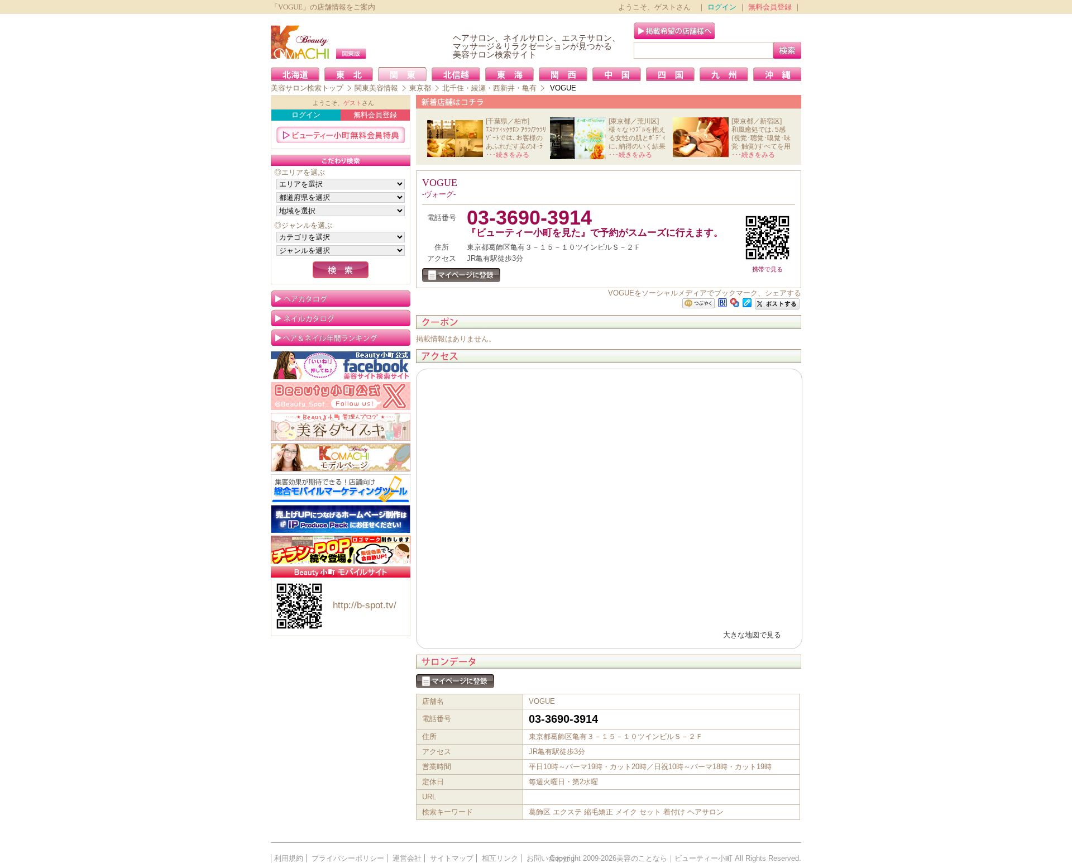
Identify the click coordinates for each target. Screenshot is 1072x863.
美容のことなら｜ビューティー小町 (674, 858)
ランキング (340, 337)
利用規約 (288, 858)
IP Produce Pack (340, 519)
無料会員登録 (770, 7)
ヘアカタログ (340, 298)
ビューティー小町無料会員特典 (340, 134)
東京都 (420, 88)
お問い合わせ (548, 858)
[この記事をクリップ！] (747, 302)
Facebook (340, 365)
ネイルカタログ (340, 317)
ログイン (721, 7)
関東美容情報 (376, 88)
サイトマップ (451, 858)
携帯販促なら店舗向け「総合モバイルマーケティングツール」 (340, 488)
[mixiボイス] (698, 303)
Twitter (340, 396)
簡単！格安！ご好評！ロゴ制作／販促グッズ (340, 550)
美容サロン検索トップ (307, 88)
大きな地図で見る (752, 635)
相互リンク (500, 858)
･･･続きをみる (507, 155)
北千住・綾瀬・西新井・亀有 (489, 88)
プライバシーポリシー (348, 858)
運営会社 (407, 858)
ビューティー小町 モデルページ (340, 457)
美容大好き (340, 427)
